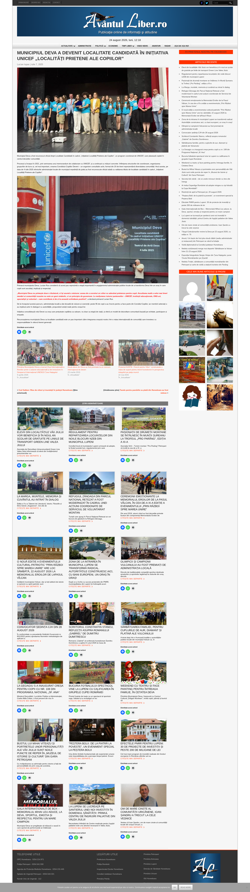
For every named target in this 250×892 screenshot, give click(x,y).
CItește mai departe (28, 456)
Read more (186, 887)
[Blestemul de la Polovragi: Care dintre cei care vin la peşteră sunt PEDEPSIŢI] (220, 397)
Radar (167, 46)
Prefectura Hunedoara (106, 859)
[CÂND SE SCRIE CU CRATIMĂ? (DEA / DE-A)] (192, 397)
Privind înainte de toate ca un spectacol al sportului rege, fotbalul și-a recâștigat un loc (90, 697)
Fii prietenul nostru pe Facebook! (206, 52)
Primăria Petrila (103, 879)
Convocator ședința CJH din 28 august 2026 (200, 133)
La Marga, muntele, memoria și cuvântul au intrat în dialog (206, 87)
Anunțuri (156, 46)
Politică (99, 46)
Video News (142, 46)
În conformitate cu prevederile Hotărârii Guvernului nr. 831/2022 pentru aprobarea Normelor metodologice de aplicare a (39, 636)
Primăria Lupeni (150, 864)
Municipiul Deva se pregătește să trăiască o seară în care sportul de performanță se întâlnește (38, 827)
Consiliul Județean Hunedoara (109, 874)
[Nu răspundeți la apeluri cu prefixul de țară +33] (220, 343)
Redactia (46, 2)
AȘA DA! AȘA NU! (181, 46)
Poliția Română (103, 864)
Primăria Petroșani (151, 854)
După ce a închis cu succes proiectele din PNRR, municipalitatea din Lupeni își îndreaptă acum (89, 583)
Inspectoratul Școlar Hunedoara (110, 869)
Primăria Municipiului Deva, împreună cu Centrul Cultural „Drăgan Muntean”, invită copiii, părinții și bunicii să (144, 698)
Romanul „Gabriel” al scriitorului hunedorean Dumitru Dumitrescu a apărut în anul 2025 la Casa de (90, 642)
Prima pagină (24, 2)
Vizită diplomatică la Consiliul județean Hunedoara (202, 245)
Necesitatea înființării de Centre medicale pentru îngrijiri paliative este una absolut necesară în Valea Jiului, (91, 824)
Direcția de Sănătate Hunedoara (157, 869)
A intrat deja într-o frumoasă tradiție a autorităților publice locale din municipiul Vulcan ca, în (141, 638)
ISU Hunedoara (150, 878)
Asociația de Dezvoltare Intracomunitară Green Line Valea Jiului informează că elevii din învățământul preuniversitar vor (38, 451)
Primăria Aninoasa (151, 859)
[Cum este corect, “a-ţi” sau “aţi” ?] (192, 288)
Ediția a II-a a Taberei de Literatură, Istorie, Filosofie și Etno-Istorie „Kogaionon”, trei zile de (39, 505)
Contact (56, 2)
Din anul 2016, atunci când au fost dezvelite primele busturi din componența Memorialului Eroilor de (142, 514)
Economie (113, 46)
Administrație (84, 46)
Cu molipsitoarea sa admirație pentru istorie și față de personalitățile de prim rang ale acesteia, (39, 765)
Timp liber (127, 46)
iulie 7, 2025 (37, 64)
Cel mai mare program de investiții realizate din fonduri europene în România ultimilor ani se (143, 755)
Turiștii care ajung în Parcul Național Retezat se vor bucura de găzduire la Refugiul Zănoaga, (90, 518)
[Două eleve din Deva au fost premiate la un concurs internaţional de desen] (92, 352)
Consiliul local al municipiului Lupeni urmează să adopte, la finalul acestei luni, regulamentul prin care (92, 447)
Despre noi (35, 2)
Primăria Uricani (150, 874)
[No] (246, 887)
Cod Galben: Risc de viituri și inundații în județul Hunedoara (45, 390)
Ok (174, 887)
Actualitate (67, 46)
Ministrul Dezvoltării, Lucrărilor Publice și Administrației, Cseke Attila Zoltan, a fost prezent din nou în (40, 697)
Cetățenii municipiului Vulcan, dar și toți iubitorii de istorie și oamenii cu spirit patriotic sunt (40, 583)
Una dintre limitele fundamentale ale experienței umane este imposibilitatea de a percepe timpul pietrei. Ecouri (91, 755)
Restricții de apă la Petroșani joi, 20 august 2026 (201, 192)
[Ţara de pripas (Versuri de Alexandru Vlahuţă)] (192, 370)
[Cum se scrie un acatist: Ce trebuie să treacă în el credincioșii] (220, 315)
